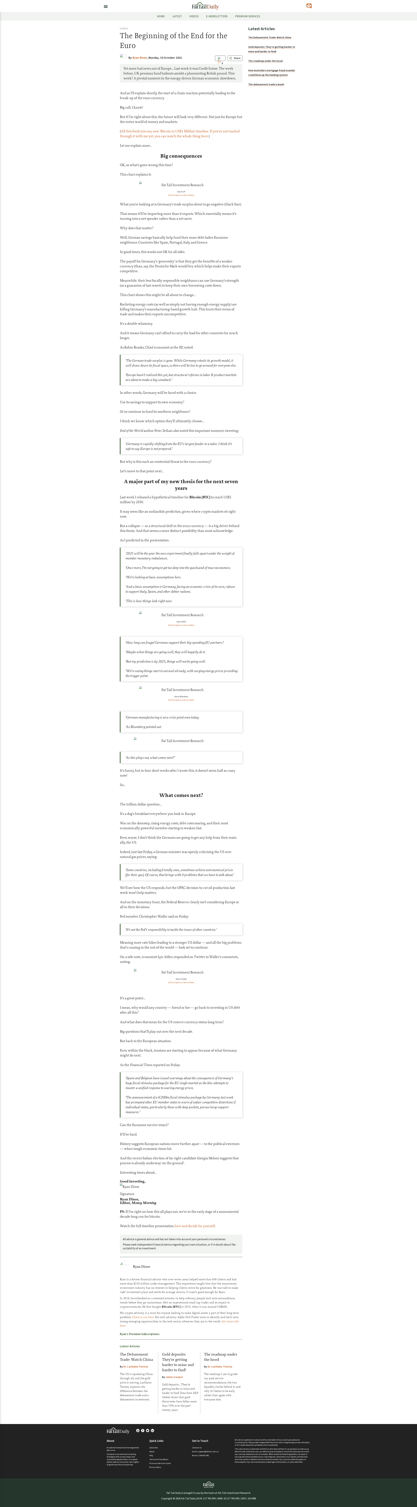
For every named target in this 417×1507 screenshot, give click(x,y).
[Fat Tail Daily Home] (205, 4)
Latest (124, 28)
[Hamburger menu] (105, 5)
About (151, 1451)
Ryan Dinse (141, 1266)
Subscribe (153, 1447)
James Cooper (174, 1377)
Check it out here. (143, 1317)
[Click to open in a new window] (181, 195)
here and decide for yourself (194, 1226)
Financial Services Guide (160, 1463)
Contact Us (196, 1447)
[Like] (219, 63)
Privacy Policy (155, 1467)
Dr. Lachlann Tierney (135, 1366)
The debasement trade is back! (266, 84)
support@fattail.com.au (208, 1451)
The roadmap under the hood (265, 61)
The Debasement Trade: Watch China (269, 37)
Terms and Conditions (158, 1459)
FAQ (151, 1455)
